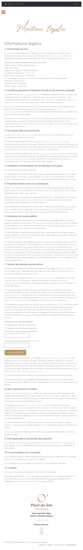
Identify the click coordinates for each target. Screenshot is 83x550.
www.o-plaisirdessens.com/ (63, 56)
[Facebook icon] (74, 4)
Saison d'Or (30, 73)
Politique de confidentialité (65, 545)
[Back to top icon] (72, 545)
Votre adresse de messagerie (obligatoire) (21, 331)
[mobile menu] (3, 12)
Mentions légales (46, 545)
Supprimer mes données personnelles (22, 328)
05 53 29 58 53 (17, 4)
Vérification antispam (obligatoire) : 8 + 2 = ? (22, 341)
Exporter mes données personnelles (21, 325)
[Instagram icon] (76, 4)
